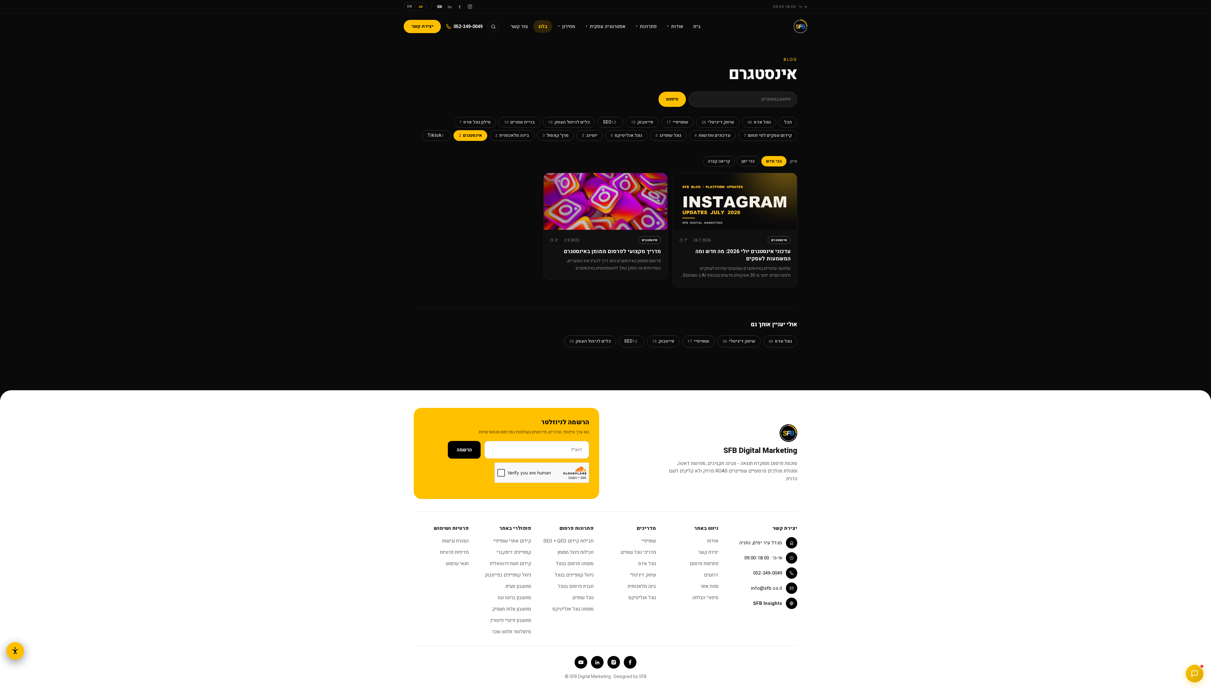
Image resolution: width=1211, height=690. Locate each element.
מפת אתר (709, 586)
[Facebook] (460, 6)
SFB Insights (767, 603)
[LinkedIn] (450, 6)
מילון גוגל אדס (475, 122)
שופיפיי (677, 122)
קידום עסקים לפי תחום (768, 135)
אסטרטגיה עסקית (605, 26)
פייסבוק (642, 122)
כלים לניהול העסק (569, 122)
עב (420, 6)
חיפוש (672, 99)
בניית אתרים (519, 122)
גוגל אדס (759, 122)
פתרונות (646, 26)
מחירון (566, 26)
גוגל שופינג (668, 135)
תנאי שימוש (457, 563)
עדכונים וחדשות (712, 135)
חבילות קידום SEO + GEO (568, 540)
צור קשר (519, 26)
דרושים (711, 574)
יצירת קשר (422, 26)
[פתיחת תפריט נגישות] (15, 651)
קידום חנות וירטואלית (510, 563)
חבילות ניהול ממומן (576, 552)
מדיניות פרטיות (454, 552)
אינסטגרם (470, 135)
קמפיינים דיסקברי (514, 552)
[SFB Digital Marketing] (800, 26)
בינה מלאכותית (512, 135)
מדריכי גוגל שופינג (638, 552)
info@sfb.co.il (766, 588)
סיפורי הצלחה (705, 597)
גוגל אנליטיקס (626, 135)
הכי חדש (774, 161)
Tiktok (435, 135)
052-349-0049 (468, 26)
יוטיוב (589, 135)
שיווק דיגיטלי (717, 122)
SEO (609, 122)
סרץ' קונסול (555, 135)
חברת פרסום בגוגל (576, 586)
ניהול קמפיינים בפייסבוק (508, 574)
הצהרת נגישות (455, 540)
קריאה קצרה (719, 161)
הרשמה (464, 449)
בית (696, 26)
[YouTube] (439, 6)
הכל (788, 122)
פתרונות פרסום (704, 563)
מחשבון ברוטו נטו (514, 597)
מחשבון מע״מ (518, 586)
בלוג (542, 26)
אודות (675, 26)
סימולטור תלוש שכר (511, 631)
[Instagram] (470, 6)
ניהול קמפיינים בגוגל (574, 574)
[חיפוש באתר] (493, 26)
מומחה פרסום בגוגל (575, 563)
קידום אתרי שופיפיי (512, 540)
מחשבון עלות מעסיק (511, 609)
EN (409, 6)
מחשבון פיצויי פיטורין (510, 620)
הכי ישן (748, 161)
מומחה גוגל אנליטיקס (573, 609)
